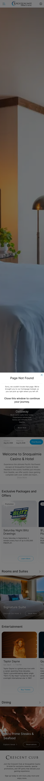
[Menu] (41, 375)
